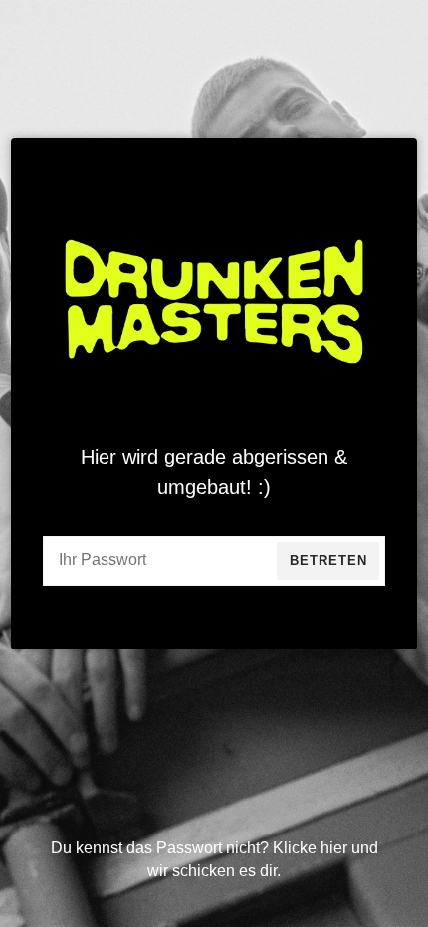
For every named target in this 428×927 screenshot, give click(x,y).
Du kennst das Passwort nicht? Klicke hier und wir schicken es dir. (214, 858)
